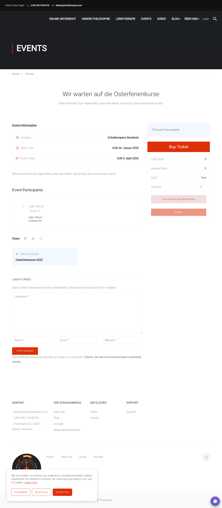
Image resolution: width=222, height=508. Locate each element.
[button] (215, 501)
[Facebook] (25, 238)
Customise (20, 492)
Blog (175, 18)
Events (146, 18)
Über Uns (191, 18)
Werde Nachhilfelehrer (67, 430)
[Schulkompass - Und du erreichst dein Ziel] (11, 19)
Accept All (62, 492)
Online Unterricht (62, 18)
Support (131, 411)
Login (205, 18)
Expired (178, 212)
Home (15, 73)
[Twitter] (33, 238)
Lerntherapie (125, 18)
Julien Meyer (35, 217)
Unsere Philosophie (96, 18)
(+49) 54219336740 (40, 5)
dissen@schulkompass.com (69, 5)
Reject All (41, 492)
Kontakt (58, 424)
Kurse (161, 18)
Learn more (30, 482)
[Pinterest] (40, 238)
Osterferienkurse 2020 (29, 260)
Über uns (59, 411)
